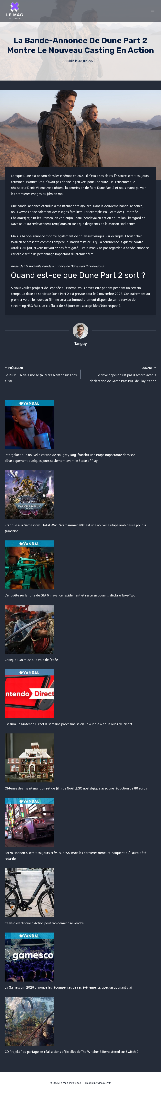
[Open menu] (152, 11)
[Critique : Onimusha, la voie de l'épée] (80, 629)
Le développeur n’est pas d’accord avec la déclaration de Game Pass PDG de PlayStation (123, 374)
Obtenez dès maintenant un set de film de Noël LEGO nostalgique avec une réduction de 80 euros (76, 788)
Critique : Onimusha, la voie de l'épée (31, 660)
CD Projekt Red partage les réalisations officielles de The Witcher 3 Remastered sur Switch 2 (71, 1052)
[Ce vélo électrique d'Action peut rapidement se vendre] (80, 892)
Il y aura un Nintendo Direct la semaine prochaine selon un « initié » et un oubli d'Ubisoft (68, 724)
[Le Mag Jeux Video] (14, 11)
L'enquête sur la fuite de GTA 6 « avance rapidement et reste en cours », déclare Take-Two (70, 595)
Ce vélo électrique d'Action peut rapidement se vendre (44, 923)
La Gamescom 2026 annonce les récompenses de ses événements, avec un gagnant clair (69, 987)
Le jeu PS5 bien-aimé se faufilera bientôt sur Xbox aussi (41, 374)
